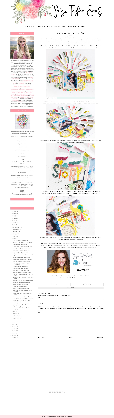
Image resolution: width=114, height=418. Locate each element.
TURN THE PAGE (50, 243)
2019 (13, 224)
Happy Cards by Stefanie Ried (20, 244)
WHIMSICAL (19, 94)
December (16, 227)
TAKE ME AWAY (61, 245)
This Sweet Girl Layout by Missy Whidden (22, 259)
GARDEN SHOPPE (23, 89)
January (15, 318)
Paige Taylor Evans (48, 416)
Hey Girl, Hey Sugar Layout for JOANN (21, 248)
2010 (13, 333)
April (14, 313)
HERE (31, 168)
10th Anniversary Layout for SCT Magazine (22, 242)
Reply (39, 297)
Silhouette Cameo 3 (84, 101)
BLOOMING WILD (15, 89)
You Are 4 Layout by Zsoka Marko (20, 284)
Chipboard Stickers (67, 243)
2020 (13, 222)
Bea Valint (74, 39)
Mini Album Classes (22, 147)
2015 (13, 324)
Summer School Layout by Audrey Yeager (22, 246)
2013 (13, 328)
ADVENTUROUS (16, 88)
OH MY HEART (17, 95)
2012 (13, 330)
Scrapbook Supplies (22, 141)
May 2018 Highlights (17, 306)
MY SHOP (19, 101)
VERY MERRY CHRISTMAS (23, 82)
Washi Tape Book (92, 243)
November (16, 229)
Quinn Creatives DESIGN (66, 416)
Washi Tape (80, 140)
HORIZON (13, 94)
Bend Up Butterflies (68, 247)
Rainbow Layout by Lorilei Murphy (20, 252)
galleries (84, 26)
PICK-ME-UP (25, 94)
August (15, 234)
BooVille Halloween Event (24, 171)
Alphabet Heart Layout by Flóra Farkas (22, 250)
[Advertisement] (22, 364)
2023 (13, 216)
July (14, 236)
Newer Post (41, 337)
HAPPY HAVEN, (17, 86)
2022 (13, 218)
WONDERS (22, 91)
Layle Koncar (26, 185)
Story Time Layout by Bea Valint (20, 240)
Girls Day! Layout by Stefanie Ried (21, 288)
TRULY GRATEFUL (28, 92)
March (15, 315)
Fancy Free (95, 103)
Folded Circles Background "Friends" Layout (23, 298)
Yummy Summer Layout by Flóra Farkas (22, 296)
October (16, 231)
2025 (13, 213)
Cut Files (22, 153)
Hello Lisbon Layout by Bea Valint (20, 268)
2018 (13, 226)
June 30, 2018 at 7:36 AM (44, 293)
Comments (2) (87, 284)
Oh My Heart (80, 103)
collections (55, 26)
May (14, 311)
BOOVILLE (25, 80)
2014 (13, 326)
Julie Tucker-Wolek (43, 291)
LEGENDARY (21, 83)
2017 (13, 321)
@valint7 (87, 275)
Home (70, 337)
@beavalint (76, 275)
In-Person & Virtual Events (22, 150)
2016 (13, 322)
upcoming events (73, 26)
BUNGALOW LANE (15, 91)
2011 (13, 332)
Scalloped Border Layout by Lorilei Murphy (23, 304)
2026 (13, 211)
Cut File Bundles (22, 156)
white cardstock (47, 101)
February (16, 316)
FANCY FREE (92, 245)
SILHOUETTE (15, 100)
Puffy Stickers (75, 243)
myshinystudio (68, 277)
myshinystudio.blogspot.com (61, 275)
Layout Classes (22, 144)
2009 (13, 335)
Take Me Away (86, 103)
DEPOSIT (22, 163)
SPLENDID (31, 89)
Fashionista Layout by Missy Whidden (22, 282)
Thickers (56, 245)
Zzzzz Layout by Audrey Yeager (20, 286)
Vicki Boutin (18, 185)
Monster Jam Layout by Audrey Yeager (22, 272)
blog (39, 26)
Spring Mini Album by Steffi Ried (20, 266)
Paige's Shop (46, 26)
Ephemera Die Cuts (83, 243)
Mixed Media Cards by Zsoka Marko (21, 257)
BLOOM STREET (19, 92)
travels (64, 26)
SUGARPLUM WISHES (26, 88)
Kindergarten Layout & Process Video (22, 261)
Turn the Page (73, 103)
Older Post (100, 337)
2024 (13, 215)
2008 (13, 337)
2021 (13, 220)
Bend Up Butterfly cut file (77, 45)
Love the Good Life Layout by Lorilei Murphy (23, 280)
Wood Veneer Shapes (83, 245)
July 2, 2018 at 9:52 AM (43, 304)
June (14, 238)
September (16, 233)
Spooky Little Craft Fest (27, 175)
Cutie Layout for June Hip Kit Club (21, 270)
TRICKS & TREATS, (25, 86)
